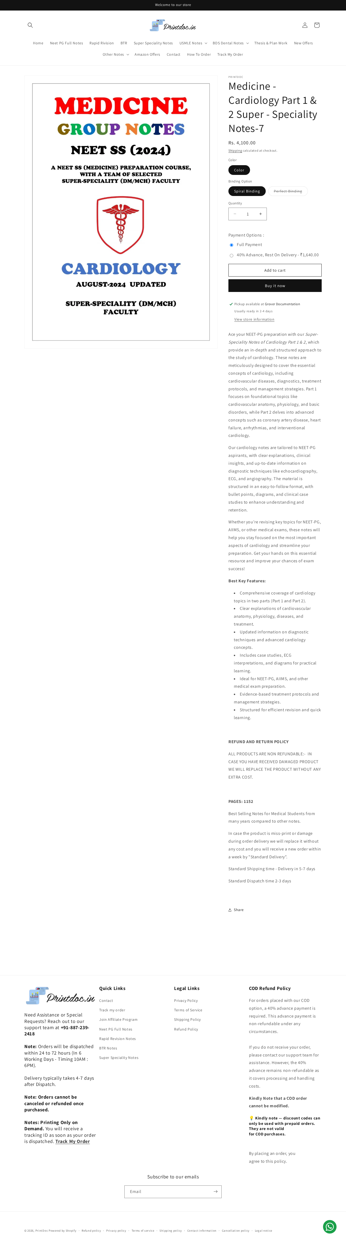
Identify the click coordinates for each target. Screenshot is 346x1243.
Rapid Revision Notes (117, 1038)
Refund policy (91, 1230)
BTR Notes (108, 1048)
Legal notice (263, 1230)
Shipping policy (170, 1230)
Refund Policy (186, 1029)
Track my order (112, 1010)
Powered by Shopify (62, 1230)
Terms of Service (188, 1010)
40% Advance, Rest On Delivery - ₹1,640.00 (278, 255)
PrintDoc (41, 1230)
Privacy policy (116, 1230)
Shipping (235, 150)
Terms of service (143, 1230)
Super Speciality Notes (118, 1057)
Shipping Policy (187, 1019)
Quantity (235, 203)
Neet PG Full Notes (115, 1029)
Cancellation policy (235, 1230)
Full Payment (249, 244)
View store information (254, 319)
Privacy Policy (186, 1000)
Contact (106, 1000)
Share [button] (239, 909)
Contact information (202, 1230)
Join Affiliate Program (118, 1019)
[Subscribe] (215, 1191)
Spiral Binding (247, 191)
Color (239, 170)
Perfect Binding (291, 192)
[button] (30, 25)
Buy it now (275, 285)
